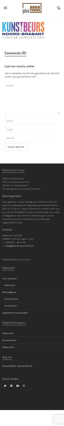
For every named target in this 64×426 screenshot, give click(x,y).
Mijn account (9, 278)
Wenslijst (10, 285)
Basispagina (9, 292)
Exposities (8, 333)
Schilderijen (11, 298)
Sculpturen (11, 305)
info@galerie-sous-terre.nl (19, 245)
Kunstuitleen (9, 340)
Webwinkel (8, 347)
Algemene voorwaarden (15, 312)
